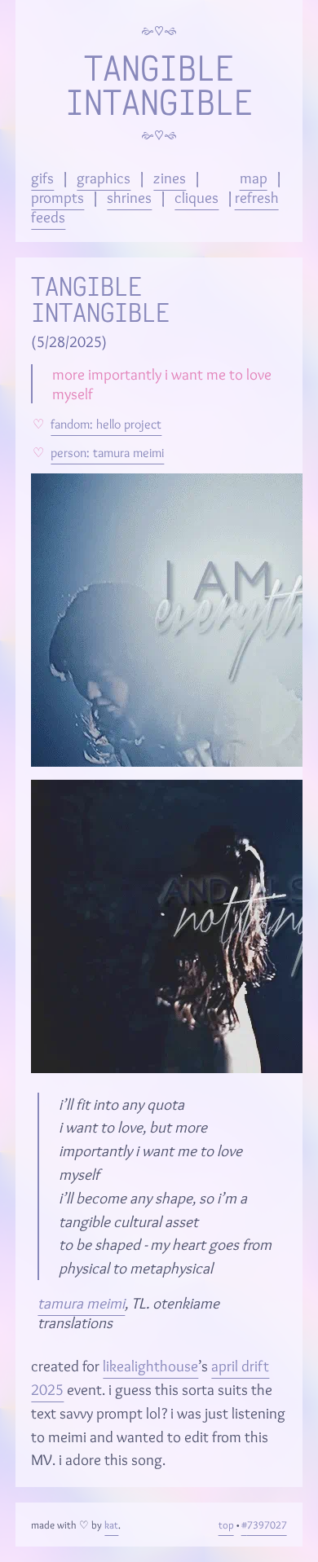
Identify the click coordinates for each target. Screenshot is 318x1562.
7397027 (267, 1525)
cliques (196, 197)
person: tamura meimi (107, 452)
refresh (257, 197)
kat (111, 1525)
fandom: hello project (106, 424)
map (253, 177)
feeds (48, 217)
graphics (103, 177)
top (226, 1525)
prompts (57, 197)
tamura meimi (81, 1303)
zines (169, 177)
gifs (42, 177)
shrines (129, 197)
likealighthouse (150, 1365)
